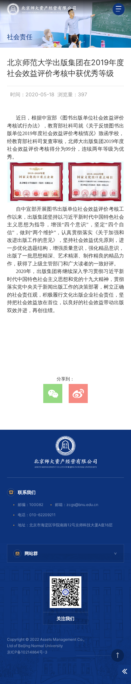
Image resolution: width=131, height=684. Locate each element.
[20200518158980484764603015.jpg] (65, 182)
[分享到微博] (78, 393)
